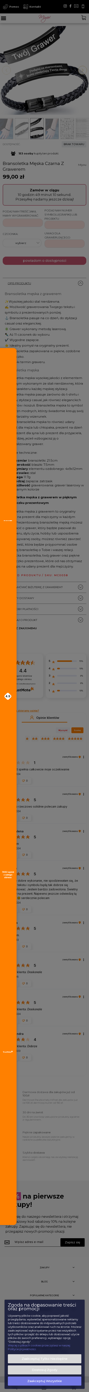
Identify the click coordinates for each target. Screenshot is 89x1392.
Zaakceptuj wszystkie (44, 1381)
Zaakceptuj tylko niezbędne (44, 1359)
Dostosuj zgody (44, 1370)
